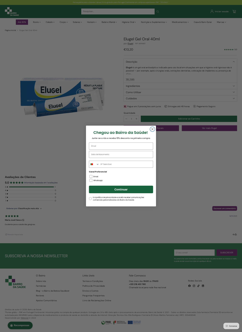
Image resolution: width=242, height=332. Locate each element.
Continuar (121, 189)
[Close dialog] (152, 129)
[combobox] (94, 164)
